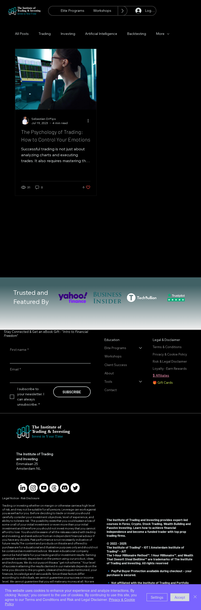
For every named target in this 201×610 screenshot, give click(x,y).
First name (19, 349)
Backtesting (136, 33)
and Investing (27, 459)
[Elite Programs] (141, 348)
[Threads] (54, 487)
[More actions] (90, 121)
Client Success (115, 365)
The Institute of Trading (34, 454)
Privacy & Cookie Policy (170, 354)
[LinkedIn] (22, 487)
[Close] (195, 597)
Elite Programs (115, 348)
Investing (68, 33)
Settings (157, 597)
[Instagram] (33, 487)
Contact (110, 390)
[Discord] (64, 487)
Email (15, 369)
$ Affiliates (161, 375)
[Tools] (141, 381)
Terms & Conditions (167, 347)
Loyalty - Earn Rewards (170, 368)
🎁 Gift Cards (163, 382)
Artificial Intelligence (101, 33)
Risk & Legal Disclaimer (170, 361)
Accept (180, 597)
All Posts (22, 33)
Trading (44, 33)
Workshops (113, 356)
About (109, 373)
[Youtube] (43, 487)
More (160, 33)
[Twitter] (75, 487)
